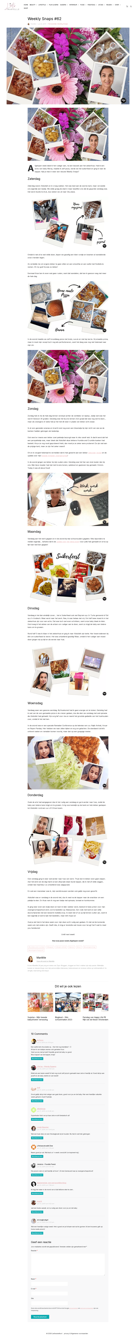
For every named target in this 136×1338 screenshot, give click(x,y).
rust (79, 947)
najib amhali (61, 947)
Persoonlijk (52, 24)
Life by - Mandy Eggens (46, 1066)
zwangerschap (90, 947)
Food (82, 5)
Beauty (32, 5)
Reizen (109, 5)
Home (26, 5)
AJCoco (40, 1040)
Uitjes (100, 5)
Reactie (34, 1250)
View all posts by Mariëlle (45, 961)
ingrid (39, 1201)
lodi (38, 1088)
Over (117, 5)
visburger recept (95, 453)
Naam (33, 1279)
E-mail (33, 1289)
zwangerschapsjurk (36, 950)
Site (32, 1298)
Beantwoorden (37, 1058)
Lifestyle (42, 5)
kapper (50, 947)
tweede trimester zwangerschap (54, 456)
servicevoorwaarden (86, 1308)
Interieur (73, 5)
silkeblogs (41, 1109)
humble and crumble (37, 947)
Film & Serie (53, 5)
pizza (72, 947)
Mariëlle (33, 24)
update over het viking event (67, 542)
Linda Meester (43, 1127)
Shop (26, 8)
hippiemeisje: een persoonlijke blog (51, 1183)
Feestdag (91, 5)
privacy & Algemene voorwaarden (76, 1333)
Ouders (63, 5)
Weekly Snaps (62, 24)
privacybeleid (73, 1308)
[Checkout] (127, 6)
